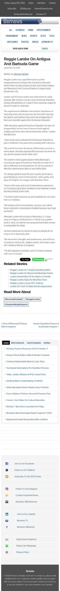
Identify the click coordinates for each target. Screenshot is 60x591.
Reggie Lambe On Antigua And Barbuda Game (27, 61)
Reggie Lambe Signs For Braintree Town (28, 280)
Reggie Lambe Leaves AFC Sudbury (26, 283)
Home (31, 2)
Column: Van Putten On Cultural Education (25, 400)
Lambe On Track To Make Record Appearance (31, 286)
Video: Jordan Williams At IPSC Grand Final (26, 374)
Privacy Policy (22, 552)
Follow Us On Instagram (26, 489)
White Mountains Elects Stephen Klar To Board (27, 387)
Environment (12, 35)
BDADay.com (25, 8)
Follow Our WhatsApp (26, 546)
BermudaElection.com (23, 14)
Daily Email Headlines (26, 539)
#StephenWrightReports (16, 304)
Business (20, 29)
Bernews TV (22, 520)
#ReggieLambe (33, 299)
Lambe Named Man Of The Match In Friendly (30, 276)
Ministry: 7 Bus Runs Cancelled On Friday (25, 406)
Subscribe (12, 8)
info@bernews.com (12, 579)
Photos (25, 41)
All (10, 29)
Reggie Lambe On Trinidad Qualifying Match (30, 270)
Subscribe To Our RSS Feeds (27, 476)
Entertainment (44, 29)
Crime (30, 29)
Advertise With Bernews (26, 502)
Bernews (30, 571)
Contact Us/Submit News (27, 495)
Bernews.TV (41, 14)
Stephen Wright (21, 74)
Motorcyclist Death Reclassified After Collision (27, 419)
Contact (52, 2)
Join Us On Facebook (24, 464)
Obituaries (12, 41)
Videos (35, 41)
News (24, 35)
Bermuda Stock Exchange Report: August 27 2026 (29, 413)
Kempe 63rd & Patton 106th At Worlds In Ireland (27, 355)
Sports (33, 35)
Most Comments (17, 342)
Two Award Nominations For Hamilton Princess (27, 368)
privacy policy (16, 582)
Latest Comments (34, 342)
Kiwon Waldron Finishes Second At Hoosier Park (28, 394)
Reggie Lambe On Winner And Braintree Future (31, 273)
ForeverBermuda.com (43, 8)
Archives (47, 342)
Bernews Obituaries (26, 527)
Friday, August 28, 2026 (14, 2)
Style (43, 35)
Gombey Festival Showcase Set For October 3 (27, 349)
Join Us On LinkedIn (26, 514)
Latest (6, 342)
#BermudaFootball (13, 299)
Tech (51, 35)
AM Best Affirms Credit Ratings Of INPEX (24, 381)
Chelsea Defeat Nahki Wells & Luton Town (25, 361)
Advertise (41, 2)
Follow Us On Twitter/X (24, 470)
